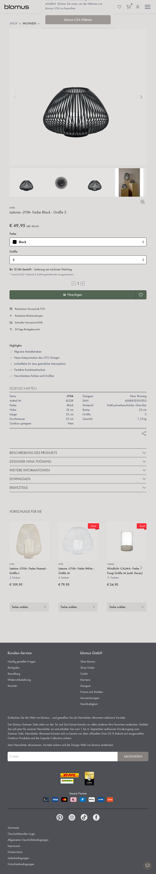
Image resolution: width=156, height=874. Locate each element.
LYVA (12, 207)
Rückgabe (13, 668)
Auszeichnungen (89, 698)
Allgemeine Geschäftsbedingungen (28, 840)
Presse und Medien (91, 692)
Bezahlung (14, 674)
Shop (13, 23)
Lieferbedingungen (18, 858)
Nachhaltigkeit (89, 704)
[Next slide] (141, 97)
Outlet (84, 674)
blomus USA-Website (78, 19)
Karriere (85, 680)
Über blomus (87, 662)
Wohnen (29, 23)
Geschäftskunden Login (21, 834)
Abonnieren (133, 756)
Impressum (14, 846)
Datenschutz (15, 852)
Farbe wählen (20, 607)
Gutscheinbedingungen (21, 864)
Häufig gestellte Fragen (22, 662)
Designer (85, 686)
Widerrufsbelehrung (19, 680)
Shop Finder (87, 668)
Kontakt (12, 686)
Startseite (13, 828)
